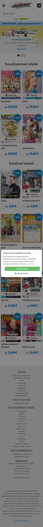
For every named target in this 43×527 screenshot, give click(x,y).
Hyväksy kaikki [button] (22, 269)
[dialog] (21, 263)
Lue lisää (30, 264)
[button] (21, 274)
